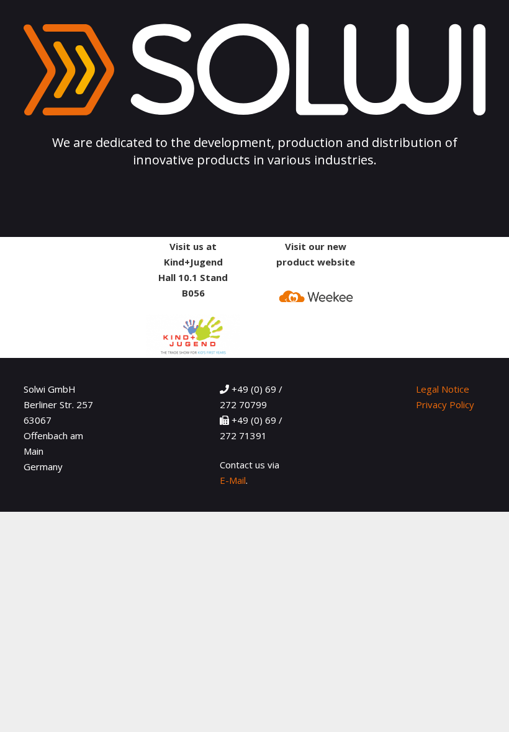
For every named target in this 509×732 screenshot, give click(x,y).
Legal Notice (442, 389)
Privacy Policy (445, 404)
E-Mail (233, 480)
